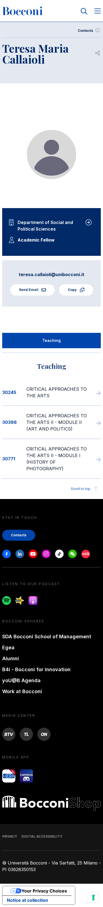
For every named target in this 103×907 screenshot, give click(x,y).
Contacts (85, 31)
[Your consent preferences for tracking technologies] (93, 897)
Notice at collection (27, 900)
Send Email (29, 290)
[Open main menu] (97, 11)
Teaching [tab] (51, 340)
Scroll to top (80, 489)
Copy (72, 290)
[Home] (22, 11)
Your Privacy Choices (44, 891)
